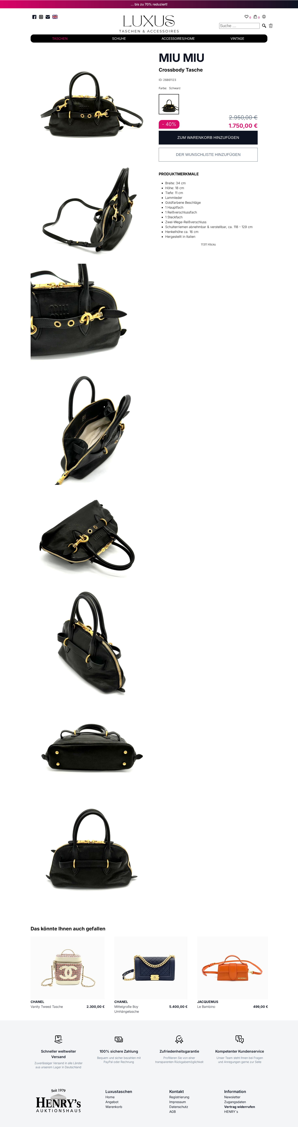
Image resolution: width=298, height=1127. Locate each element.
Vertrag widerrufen (239, 1107)
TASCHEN (60, 38)
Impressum (177, 1102)
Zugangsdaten (235, 1102)
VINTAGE (237, 38)
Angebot (111, 1102)
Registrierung (179, 1097)
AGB (172, 1112)
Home (110, 1097)
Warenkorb (113, 1107)
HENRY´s (231, 1112)
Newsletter (232, 1097)
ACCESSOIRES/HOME (178, 38)
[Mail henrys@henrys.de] (48, 17)
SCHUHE (119, 38)
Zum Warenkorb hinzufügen (208, 137)
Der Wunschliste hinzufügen (208, 154)
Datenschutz (178, 1107)
